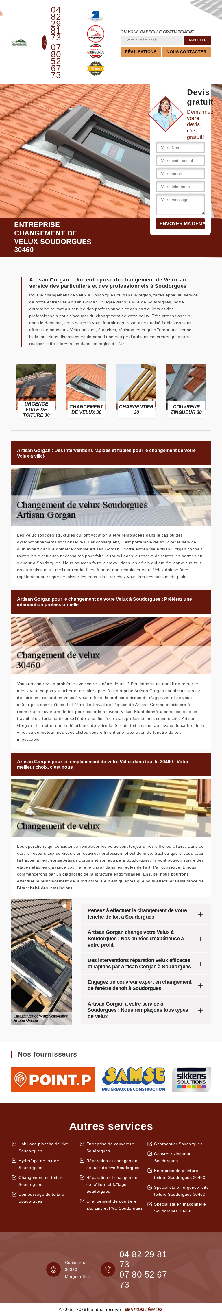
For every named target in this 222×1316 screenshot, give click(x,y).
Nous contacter (186, 51)
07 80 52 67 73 (56, 61)
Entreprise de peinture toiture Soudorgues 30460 (179, 1174)
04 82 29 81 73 (56, 23)
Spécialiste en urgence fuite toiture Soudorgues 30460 (181, 1191)
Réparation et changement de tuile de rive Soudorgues (113, 1164)
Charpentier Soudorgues (178, 1144)
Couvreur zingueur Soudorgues (172, 1157)
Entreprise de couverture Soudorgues (110, 1147)
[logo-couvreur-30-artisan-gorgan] (19, 42)
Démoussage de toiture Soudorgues (41, 1197)
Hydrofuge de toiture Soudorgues (38, 1164)
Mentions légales (144, 1310)
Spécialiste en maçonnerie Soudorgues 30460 (180, 1207)
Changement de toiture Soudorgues (41, 1181)
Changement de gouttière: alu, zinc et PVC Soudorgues (114, 1204)
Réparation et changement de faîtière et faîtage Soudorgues (112, 1184)
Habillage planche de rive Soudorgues (43, 1147)
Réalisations (140, 51)
